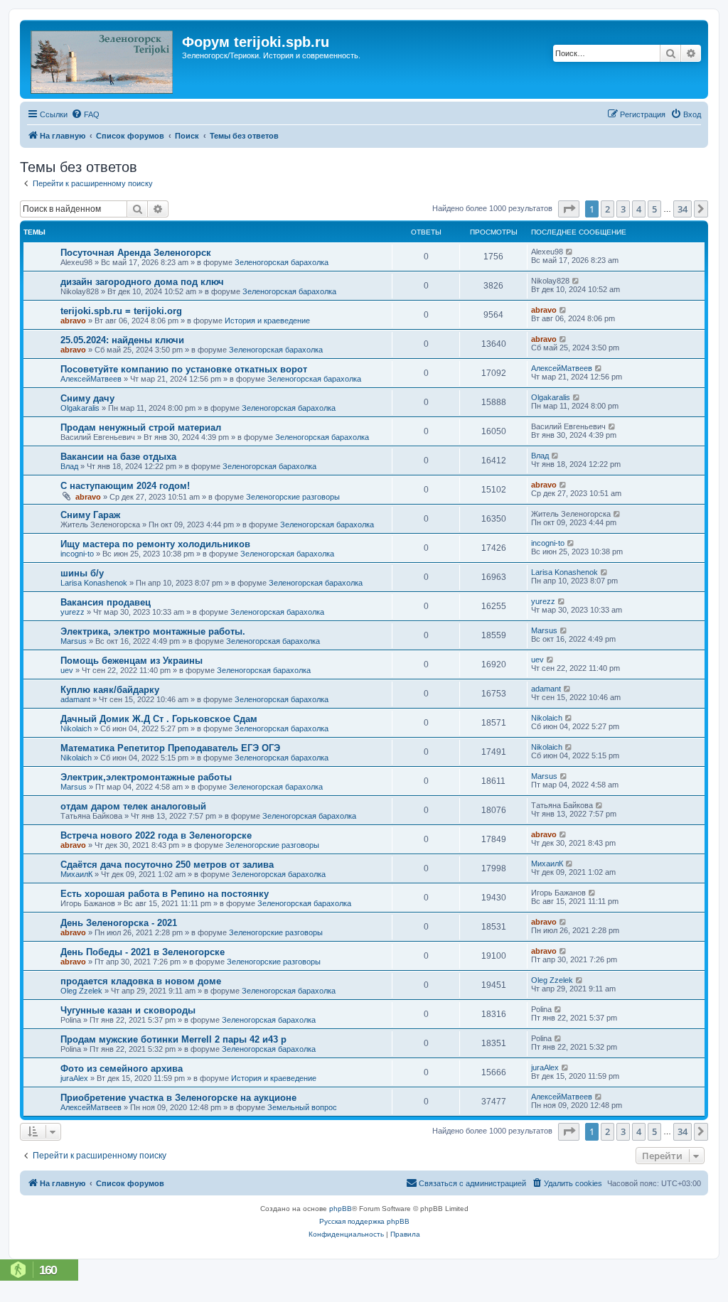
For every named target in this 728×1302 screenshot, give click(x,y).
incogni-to (77, 553)
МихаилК (76, 874)
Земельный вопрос (302, 1107)
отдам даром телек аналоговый (133, 806)
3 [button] (623, 209)
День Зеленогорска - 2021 (118, 923)
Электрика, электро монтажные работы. (152, 631)
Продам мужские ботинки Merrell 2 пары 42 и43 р (173, 1039)
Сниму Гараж (90, 515)
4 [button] (638, 209)
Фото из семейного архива (121, 1068)
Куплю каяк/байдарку (109, 689)
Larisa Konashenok (93, 583)
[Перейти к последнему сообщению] (569, 251)
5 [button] (654, 209)
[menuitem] (85, 114)
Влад (69, 466)
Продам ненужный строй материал (140, 427)
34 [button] (682, 209)
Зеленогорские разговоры (293, 497)
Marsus (73, 641)
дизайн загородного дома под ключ (142, 281)
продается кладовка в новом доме (140, 981)
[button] (568, 208)
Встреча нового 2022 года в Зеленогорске (156, 835)
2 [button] (607, 209)
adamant (75, 699)
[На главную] (102, 59)
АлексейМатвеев (91, 379)
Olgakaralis (80, 408)
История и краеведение (267, 320)
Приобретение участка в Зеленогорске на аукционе (178, 1097)
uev (66, 670)
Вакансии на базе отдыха (118, 456)
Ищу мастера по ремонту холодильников (155, 544)
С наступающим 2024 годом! (125, 485)
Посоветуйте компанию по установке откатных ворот (183, 369)
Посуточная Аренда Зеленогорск (135, 252)
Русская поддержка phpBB (364, 1221)
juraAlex (74, 1078)
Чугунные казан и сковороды (128, 1010)
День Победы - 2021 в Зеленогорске (142, 952)
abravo (73, 320)
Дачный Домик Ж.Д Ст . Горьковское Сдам (158, 719)
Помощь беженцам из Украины (131, 660)
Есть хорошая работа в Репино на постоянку (164, 893)
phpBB (340, 1208)
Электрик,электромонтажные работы (146, 777)
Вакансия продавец (105, 602)
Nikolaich (76, 728)
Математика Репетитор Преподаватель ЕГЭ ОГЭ (170, 748)
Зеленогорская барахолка (281, 262)
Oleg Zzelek (81, 990)
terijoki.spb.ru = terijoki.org (121, 311)
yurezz (72, 612)
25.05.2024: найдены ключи (122, 340)
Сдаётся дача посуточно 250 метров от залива (167, 864)
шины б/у (82, 573)
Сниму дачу (87, 398)
